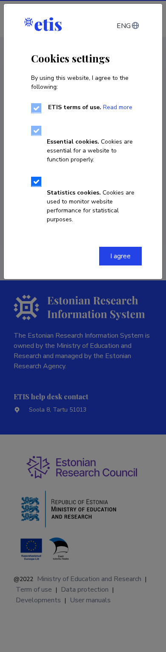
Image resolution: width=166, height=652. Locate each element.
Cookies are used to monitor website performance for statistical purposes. (91, 206)
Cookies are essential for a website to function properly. (90, 151)
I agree (120, 256)
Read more (117, 107)
